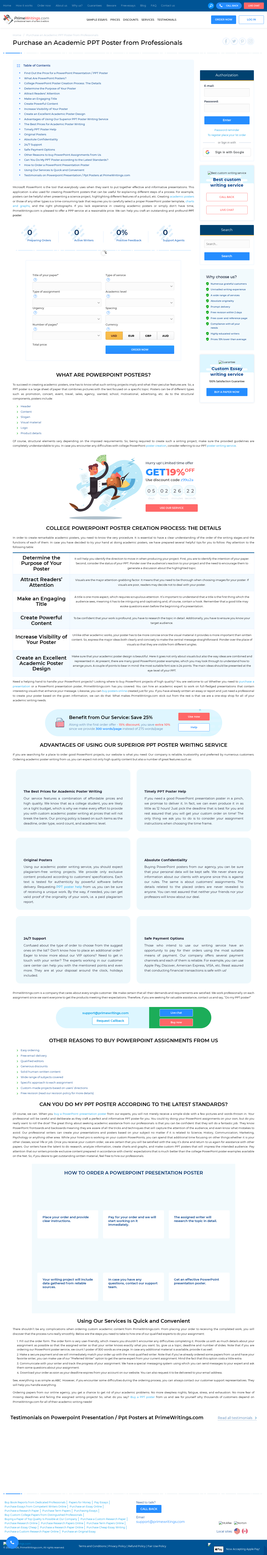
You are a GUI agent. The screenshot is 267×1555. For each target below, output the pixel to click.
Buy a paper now (226, 392)
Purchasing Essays (85, 1511)
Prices (115, 20)
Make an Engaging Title (40, 99)
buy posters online (114, 691)
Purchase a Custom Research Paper (103, 1519)
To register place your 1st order (227, 135)
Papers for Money (80, 1502)
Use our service (172, 508)
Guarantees (94, 5)
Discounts (130, 20)
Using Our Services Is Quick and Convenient (54, 170)
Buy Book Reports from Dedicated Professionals (35, 1502)
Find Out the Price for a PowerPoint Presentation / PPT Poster (66, 73)
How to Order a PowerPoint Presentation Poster (56, 165)
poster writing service (221, 445)
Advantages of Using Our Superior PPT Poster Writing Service (66, 119)
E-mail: (209, 86)
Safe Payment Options (39, 149)
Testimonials (166, 20)
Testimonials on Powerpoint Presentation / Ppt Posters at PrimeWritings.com (77, 175)
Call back (226, 197)
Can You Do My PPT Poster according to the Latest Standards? (66, 160)
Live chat (253, 6)
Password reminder (226, 130)
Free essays (128, 5)
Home (7, 5)
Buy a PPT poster (142, 1397)
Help (194, 727)
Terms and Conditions (92, 1546)
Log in (251, 20)
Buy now (176, 1022)
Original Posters (35, 134)
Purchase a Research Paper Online (61, 1527)
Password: (211, 101)
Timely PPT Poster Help (40, 129)
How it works (24, 5)
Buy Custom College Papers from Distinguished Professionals (43, 1515)
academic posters (182, 196)
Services (147, 20)
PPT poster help (69, 887)
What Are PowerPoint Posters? (45, 78)
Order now (44, 5)
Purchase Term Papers (56, 1511)
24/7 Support (33, 144)
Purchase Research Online (21, 1523)
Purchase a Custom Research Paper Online (32, 1531)
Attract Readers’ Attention (42, 93)
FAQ (153, 5)
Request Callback (110, 1020)
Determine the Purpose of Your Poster (50, 88)
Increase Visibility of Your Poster (46, 109)
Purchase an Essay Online (86, 1506)
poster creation (156, 445)
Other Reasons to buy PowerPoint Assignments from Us (62, 155)
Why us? (77, 5)
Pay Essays (101, 1502)
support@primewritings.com (105, 1013)
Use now (194, 716)
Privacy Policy (117, 1546)
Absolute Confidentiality (41, 139)
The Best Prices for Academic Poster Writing (54, 124)
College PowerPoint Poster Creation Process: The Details (62, 83)
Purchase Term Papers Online (105, 1523)
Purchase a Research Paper (22, 1511)
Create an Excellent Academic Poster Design (54, 114)
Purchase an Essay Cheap (21, 1527)
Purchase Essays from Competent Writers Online (35, 1506)
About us (61, 5)
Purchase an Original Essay (79, 1531)
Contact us (168, 5)
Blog (143, 5)
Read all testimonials (235, 1418)
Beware (111, 5)
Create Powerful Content (41, 104)
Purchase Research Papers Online (62, 1523)
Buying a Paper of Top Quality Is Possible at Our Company (41, 1519)
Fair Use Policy (157, 1546)
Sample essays (97, 20)
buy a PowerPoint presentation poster (80, 1114)
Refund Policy (137, 1546)
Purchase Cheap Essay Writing (106, 1527)
